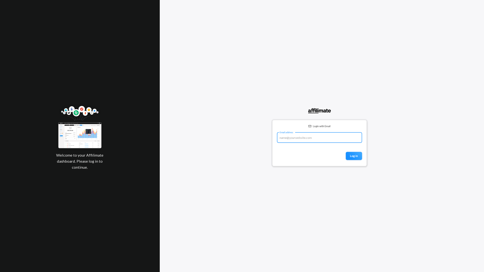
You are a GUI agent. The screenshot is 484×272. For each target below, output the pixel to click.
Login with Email (321, 126)
